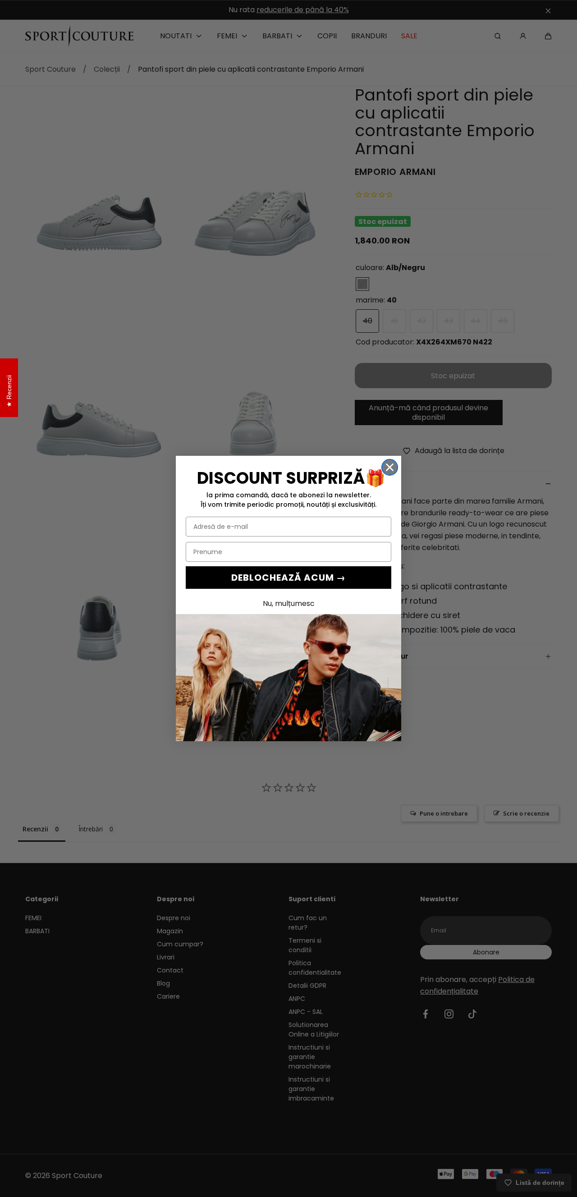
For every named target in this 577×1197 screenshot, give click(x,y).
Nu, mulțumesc (289, 603)
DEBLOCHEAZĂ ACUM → (288, 577)
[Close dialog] (390, 467)
